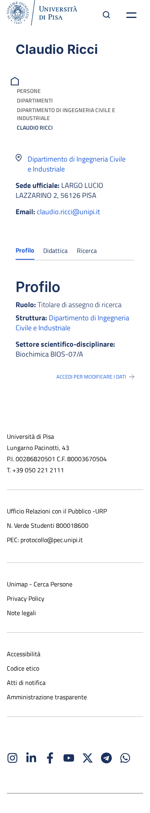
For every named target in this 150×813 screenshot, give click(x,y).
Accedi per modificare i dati (91, 377)
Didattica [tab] (55, 250)
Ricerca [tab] (87, 250)
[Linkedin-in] (31, 758)
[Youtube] (68, 758)
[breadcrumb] (16, 80)
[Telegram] (106, 758)
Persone (29, 91)
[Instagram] (12, 758)
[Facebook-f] (50, 758)
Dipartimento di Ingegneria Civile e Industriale (66, 114)
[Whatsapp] (125, 758)
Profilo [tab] (25, 250)
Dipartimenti (35, 100)
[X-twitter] (87, 758)
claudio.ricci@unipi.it (68, 211)
